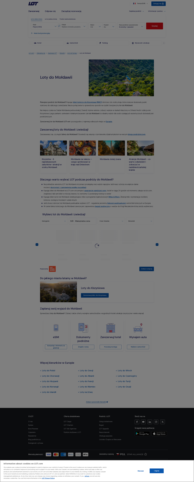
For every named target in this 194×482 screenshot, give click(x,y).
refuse (87, 476)
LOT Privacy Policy (48, 478)
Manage (141, 471)
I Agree (156, 471)
